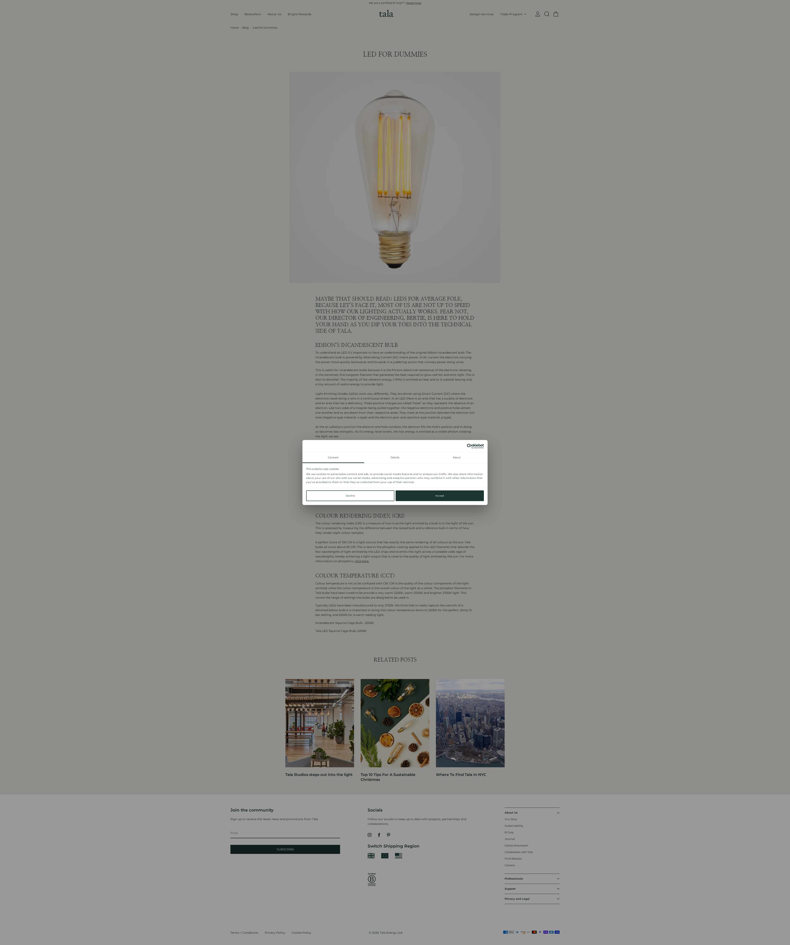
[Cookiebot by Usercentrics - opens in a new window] (466, 446)
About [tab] (457, 457)
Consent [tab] (333, 457)
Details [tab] (395, 457)
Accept (439, 495)
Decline (350, 495)
